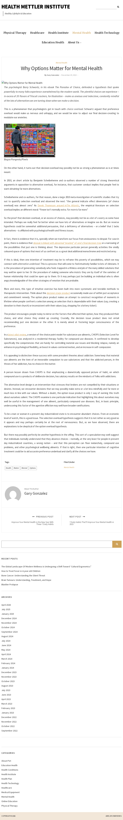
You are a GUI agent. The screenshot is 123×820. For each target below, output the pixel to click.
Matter (16, 468)
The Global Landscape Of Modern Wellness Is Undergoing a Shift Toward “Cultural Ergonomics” (46, 566)
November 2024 (8, 622)
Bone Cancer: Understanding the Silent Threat (23, 575)
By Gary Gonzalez (52, 75)
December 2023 (8, 672)
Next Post (92, 520)
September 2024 (9, 631)
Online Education (9, 801)
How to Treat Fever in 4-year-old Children (20, 571)
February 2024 (8, 663)
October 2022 (8, 726)
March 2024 (6, 658)
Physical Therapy (15, 32)
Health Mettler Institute (35, 6)
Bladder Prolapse (9, 584)
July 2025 (5, 609)
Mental (24, 468)
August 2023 (7, 685)
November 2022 (8, 721)
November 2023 (8, 676)
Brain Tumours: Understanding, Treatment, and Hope (26, 580)
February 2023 (8, 708)
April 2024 (6, 654)
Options (33, 468)
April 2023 (6, 699)
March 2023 (6, 703)
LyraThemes (117, 816)
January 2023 (7, 712)
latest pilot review (17, 334)
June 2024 (6, 645)
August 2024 (7, 636)
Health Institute (58, 32)
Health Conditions (9, 769)
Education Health (53, 42)
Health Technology (107, 32)
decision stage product (58, 293)
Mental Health (81, 32)
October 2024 (8, 627)
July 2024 (5, 640)
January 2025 (7, 613)
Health (8, 468)
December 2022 (8, 717)
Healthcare (37, 32)
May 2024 (5, 649)
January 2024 (7, 667)
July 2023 (5, 690)
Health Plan (6, 778)
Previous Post (32, 520)
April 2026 (6, 604)
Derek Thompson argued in (58, 205)
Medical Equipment (10, 792)
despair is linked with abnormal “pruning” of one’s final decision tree (67, 243)
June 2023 (6, 694)
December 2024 (8, 618)
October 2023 (8, 681)
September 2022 (9, 730)
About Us (73, 42)
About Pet (6, 760)
